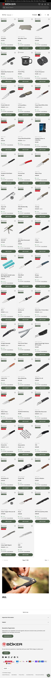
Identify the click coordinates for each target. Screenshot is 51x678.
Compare (34, 14)
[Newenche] (8, 434)
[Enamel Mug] (25, 61)
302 (36, 445)
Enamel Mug (21, 71)
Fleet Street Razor (23, 343)
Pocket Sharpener (39, 71)
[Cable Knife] (8, 367)
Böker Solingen (8, 672)
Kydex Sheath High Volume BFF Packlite (42, 344)
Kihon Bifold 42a (22, 378)
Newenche (4, 445)
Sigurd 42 (3, 206)
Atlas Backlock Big (22, 206)
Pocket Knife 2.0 (5, 105)
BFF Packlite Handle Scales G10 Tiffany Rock (8, 275)
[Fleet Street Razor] (25, 332)
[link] (10, 560)
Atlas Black (21, 275)
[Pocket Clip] (25, 467)
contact (6, 653)
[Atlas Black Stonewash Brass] (25, 229)
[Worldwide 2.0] (8, 467)
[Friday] (42, 229)
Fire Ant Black (38, 38)
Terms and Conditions (40, 674)
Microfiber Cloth (22, 38)
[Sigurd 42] (8, 196)
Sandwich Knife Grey (23, 411)
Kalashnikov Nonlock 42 (7, 71)
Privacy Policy (21, 674)
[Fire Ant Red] (25, 162)
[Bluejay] (42, 264)
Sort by (4, 14)
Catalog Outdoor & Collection (40, 139)
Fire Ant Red (21, 173)
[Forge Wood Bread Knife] (25, 127)
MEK (19, 545)
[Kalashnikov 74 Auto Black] (42, 299)
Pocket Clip (21, 478)
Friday (36, 240)
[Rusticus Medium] (42, 467)
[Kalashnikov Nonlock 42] (8, 61)
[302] (42, 434)
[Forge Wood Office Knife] (42, 94)
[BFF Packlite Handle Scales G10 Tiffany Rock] (8, 264)
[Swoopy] (42, 196)
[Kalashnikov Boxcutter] (42, 401)
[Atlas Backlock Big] (25, 196)
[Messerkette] (25, 434)
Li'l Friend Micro (22, 105)
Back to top (25, 612)
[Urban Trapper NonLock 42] (8, 501)
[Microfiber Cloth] (25, 27)
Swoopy (37, 206)
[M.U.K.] (25, 501)
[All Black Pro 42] (42, 367)
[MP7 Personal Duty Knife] (42, 501)
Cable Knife (4, 378)
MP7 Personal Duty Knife (41, 511)
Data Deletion (14, 674)
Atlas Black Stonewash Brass (24, 240)
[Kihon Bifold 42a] (25, 367)
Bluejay (37, 275)
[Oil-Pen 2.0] (25, 299)
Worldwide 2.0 (4, 478)
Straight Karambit (5, 343)
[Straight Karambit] (8, 332)
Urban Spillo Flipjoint (6, 545)
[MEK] (25, 534)
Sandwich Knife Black (6, 173)
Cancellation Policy (29, 674)
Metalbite (3, 38)
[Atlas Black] (25, 264)
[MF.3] (8, 299)
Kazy (2, 138)
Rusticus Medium (39, 478)
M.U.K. (19, 511)
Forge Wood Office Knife (41, 105)
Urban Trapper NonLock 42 (8, 511)
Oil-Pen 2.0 (21, 310)
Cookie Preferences (5, 674)
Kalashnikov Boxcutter (41, 411)
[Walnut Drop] (42, 162)
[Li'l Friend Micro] (25, 94)
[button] (45, 4)
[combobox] (25, 7)
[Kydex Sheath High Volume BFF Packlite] (42, 332)
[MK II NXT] (8, 229)
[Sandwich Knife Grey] (25, 401)
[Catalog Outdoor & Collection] (42, 127)
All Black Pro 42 (39, 378)
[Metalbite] (8, 27)
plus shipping (10, 44)
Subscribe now (7, 636)
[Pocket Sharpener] (42, 61)
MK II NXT (3, 240)
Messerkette (21, 445)
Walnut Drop (38, 173)
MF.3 (2, 310)
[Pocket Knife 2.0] (8, 94)
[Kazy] (8, 127)
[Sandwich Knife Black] (8, 162)
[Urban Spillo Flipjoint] (8, 534)
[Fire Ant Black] (42, 27)
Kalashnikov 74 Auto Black (41, 310)
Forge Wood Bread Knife (24, 138)
